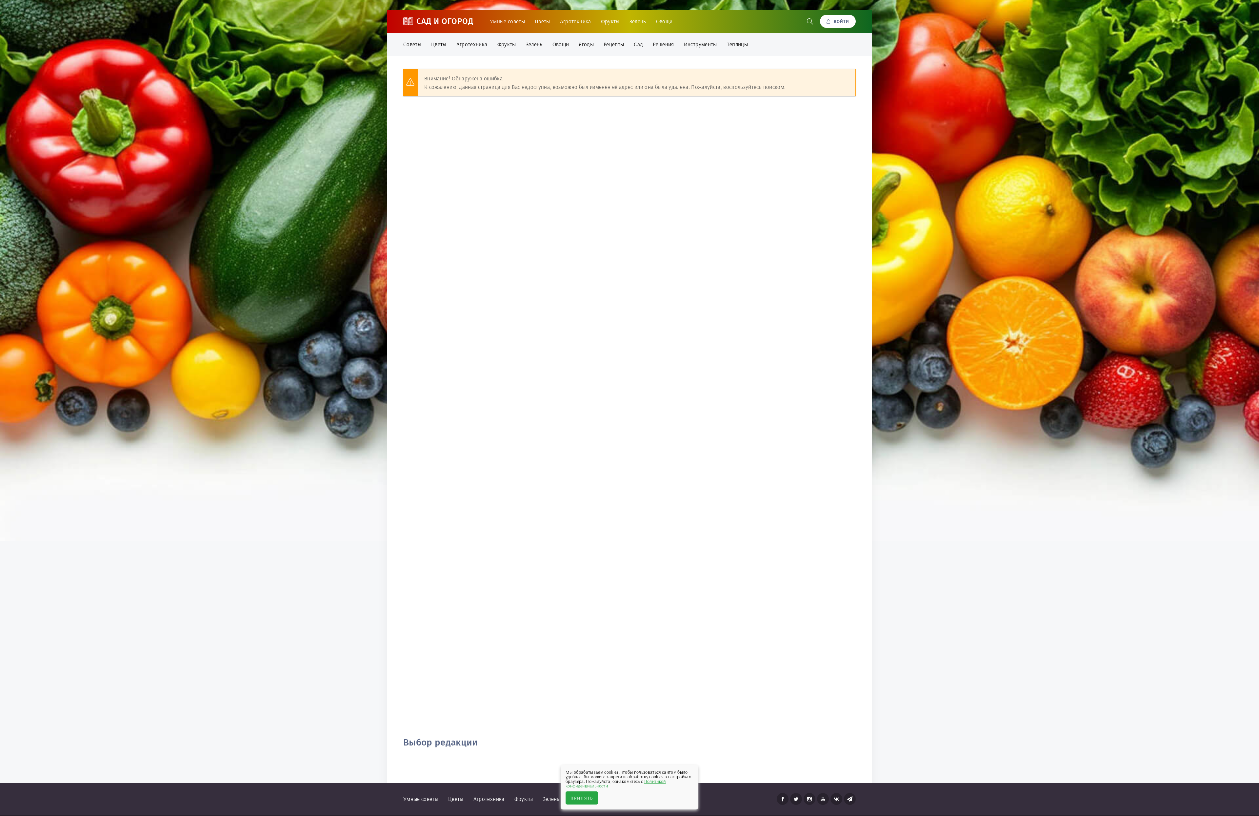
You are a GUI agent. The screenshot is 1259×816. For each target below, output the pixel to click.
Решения (663, 44)
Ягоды (586, 44)
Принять (581, 798)
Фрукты (610, 21)
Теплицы (737, 44)
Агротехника (575, 21)
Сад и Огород (444, 21)
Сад (638, 44)
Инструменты (700, 44)
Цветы (542, 21)
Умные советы (507, 21)
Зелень (638, 21)
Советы (412, 44)
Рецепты (614, 44)
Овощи (664, 21)
